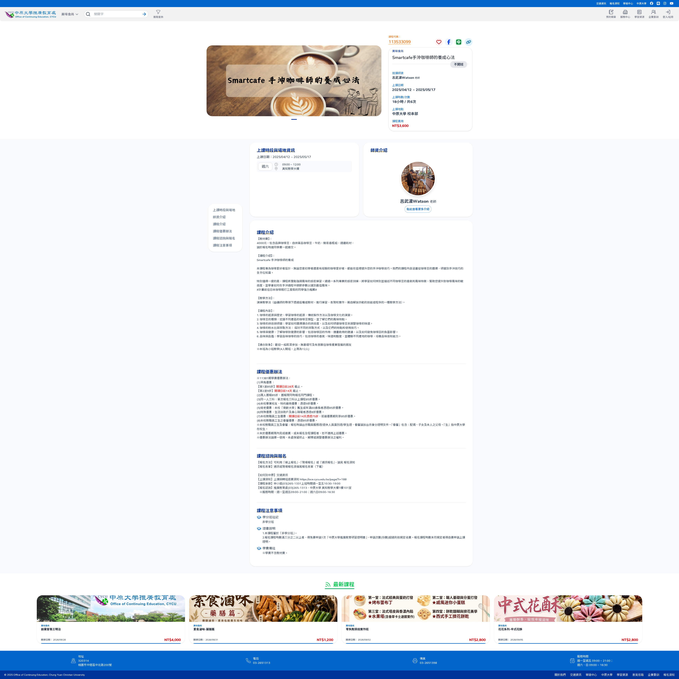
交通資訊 (601, 3)
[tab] (294, 119)
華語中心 (628, 3)
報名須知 (615, 3)
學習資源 (622, 674)
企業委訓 (653, 674)
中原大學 (641, 3)
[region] (294, 81)
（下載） (319, 466)
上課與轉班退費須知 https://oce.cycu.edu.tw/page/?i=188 (310, 479)
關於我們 (560, 674)
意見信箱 (638, 674)
